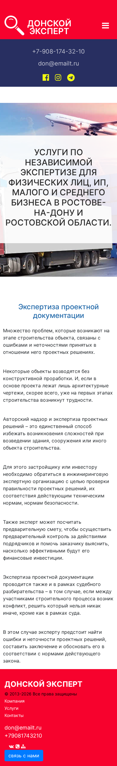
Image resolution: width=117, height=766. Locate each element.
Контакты (14, 715)
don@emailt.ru (22, 727)
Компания (14, 700)
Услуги (11, 708)
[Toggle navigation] (12, 6)
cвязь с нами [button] (23, 756)
